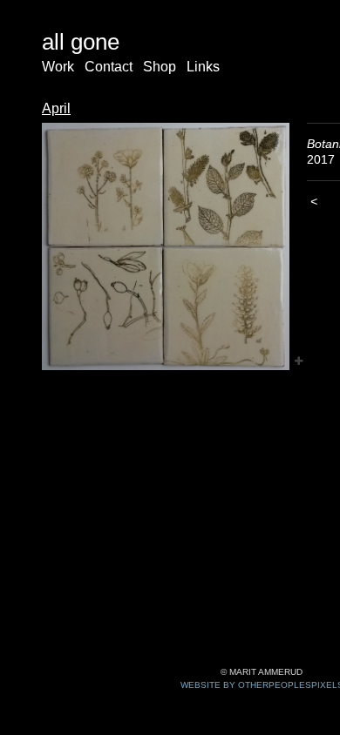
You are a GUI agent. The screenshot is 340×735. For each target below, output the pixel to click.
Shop (159, 66)
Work (58, 66)
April (56, 108)
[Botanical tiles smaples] (165, 246)
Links (203, 66)
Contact (109, 66)
